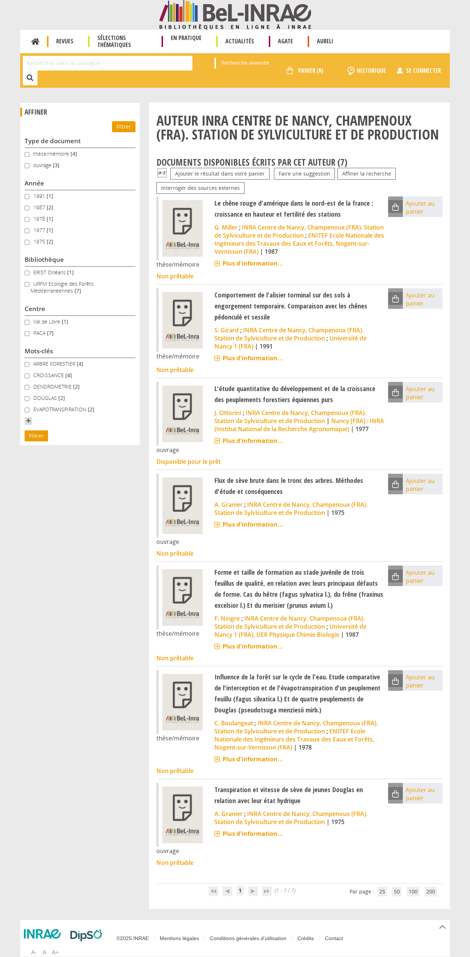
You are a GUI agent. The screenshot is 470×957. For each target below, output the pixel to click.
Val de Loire (47, 321)
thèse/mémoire (51, 153)
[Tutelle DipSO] (88, 935)
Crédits (305, 938)
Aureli (325, 41)
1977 (40, 230)
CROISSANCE (49, 375)
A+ (55, 952)
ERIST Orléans (50, 272)
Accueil (35, 41)
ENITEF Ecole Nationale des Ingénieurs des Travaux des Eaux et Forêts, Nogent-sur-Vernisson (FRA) (299, 243)
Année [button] (34, 183)
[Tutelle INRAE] (44, 934)
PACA (40, 332)
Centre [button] (35, 308)
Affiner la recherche (366, 173)
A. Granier (228, 505)
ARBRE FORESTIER (55, 363)
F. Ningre (227, 618)
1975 (40, 241)
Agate (285, 41)
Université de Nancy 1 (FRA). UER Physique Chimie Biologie (290, 630)
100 (413, 891)
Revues (64, 41)
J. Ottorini (227, 413)
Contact (334, 938)
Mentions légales (179, 938)
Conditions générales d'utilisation (248, 938)
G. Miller (226, 227)
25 (382, 891)
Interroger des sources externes (200, 187)
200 (430, 891)
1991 (40, 195)
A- (34, 952)
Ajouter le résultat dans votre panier (220, 173)
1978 (40, 218)
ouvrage (43, 165)
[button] (28, 421)
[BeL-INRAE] (235, 14)
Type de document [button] (53, 141)
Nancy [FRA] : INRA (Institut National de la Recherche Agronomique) (299, 425)
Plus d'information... (253, 263)
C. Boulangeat (233, 723)
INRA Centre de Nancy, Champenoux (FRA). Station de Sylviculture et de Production (299, 231)
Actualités (239, 41)
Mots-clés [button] (39, 351)
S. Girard (226, 330)
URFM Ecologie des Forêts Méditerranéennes (62, 287)
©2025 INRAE (132, 938)
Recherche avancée (245, 62)
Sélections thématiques (114, 41)
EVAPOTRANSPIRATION (60, 409)
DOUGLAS (45, 397)
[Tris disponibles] (162, 173)
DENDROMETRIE (53, 386)
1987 (40, 207)
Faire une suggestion (304, 173)
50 (397, 891)
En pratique (186, 38)
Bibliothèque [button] (44, 259)
